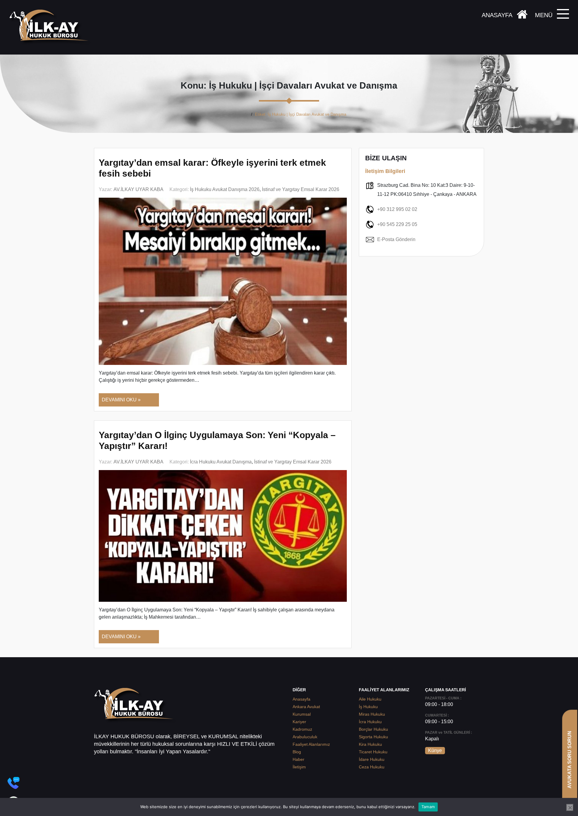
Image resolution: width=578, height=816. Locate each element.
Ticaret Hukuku (373, 751)
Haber (298, 759)
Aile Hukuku (370, 699)
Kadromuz (302, 729)
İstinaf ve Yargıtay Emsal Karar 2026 (300, 189)
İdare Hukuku (371, 759)
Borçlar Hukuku (373, 729)
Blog (297, 751)
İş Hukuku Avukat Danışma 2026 (224, 189)
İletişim (299, 766)
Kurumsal (302, 714)
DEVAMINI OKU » (121, 399)
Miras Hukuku (372, 714)
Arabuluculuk (305, 736)
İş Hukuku (368, 706)
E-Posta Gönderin (396, 239)
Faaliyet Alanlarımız (311, 744)
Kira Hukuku (370, 744)
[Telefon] (14, 783)
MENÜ (543, 15)
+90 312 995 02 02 (397, 209)
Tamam (428, 806)
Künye (435, 750)
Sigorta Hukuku (373, 736)
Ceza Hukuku (371, 766)
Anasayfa (240, 114)
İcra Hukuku (370, 721)
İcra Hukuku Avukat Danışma (221, 461)
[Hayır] (569, 807)
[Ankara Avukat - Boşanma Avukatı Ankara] (51, 27)
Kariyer (299, 721)
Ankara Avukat (306, 706)
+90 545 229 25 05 (397, 224)
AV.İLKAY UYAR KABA (138, 189)
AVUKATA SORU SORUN (569, 759)
